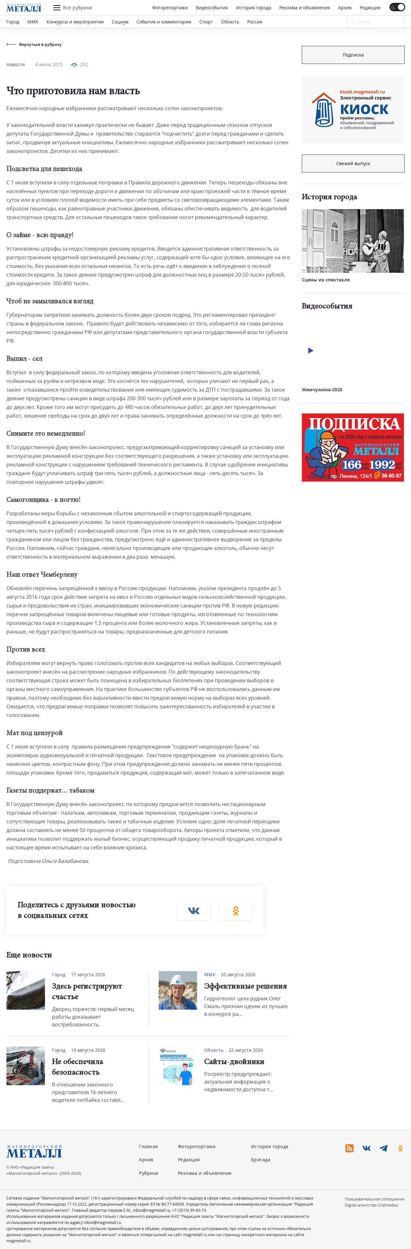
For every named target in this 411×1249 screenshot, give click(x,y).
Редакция (370, 7)
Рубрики (149, 1173)
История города (253, 7)
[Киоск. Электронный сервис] (353, 109)
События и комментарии (163, 22)
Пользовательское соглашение (375, 1199)
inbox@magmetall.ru (151, 1210)
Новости (15, 64)
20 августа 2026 (238, 974)
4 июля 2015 (49, 64)
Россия (254, 22)
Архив (345, 7)
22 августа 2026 (246, 1050)
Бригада (261, 1159)
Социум (120, 22)
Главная (148, 1146)
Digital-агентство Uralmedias (371, 1205)
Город (12, 22)
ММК (33, 22)
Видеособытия (212, 7)
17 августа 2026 (88, 974)
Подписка (353, 55)
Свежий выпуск (353, 163)
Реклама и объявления (304, 7)
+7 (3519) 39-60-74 (189, 1210)
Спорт (206, 22)
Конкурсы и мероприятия (75, 22)
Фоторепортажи (170, 7)
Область (230, 22)
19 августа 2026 (88, 1050)
